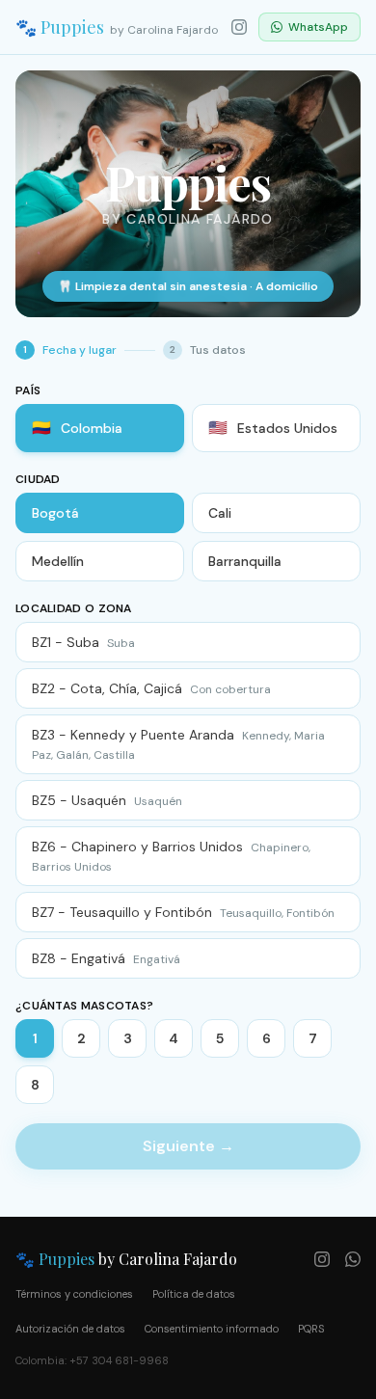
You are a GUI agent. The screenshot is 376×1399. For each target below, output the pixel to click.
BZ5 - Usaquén (107, 800)
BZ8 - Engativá (106, 958)
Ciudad (38, 479)
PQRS (311, 1328)
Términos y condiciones (74, 1294)
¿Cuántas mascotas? (84, 1005)
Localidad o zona (73, 608)
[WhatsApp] (353, 1259)
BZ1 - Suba (83, 642)
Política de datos (193, 1294)
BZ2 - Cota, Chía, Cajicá (151, 688)
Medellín (58, 561)
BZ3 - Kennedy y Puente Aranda (178, 744)
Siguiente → (188, 1146)
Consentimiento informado (212, 1328)
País (27, 390)
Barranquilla (245, 561)
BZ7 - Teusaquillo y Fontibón (183, 912)
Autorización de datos (70, 1328)
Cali (219, 513)
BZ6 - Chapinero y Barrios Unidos (171, 856)
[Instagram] (239, 27)
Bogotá (55, 513)
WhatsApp (318, 27)
